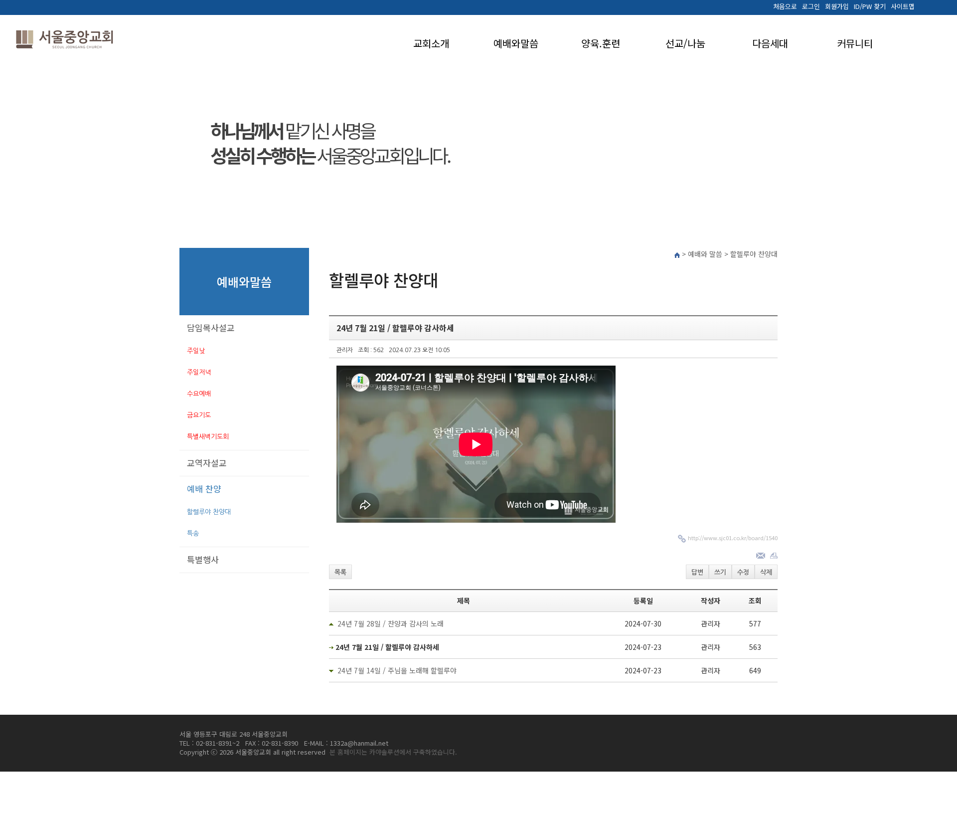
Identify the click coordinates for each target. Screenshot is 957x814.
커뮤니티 (855, 43)
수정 (743, 572)
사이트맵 (903, 6)
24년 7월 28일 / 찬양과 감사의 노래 (390, 623)
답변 (697, 572)
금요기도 (199, 415)
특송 (193, 533)
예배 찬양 (204, 488)
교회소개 (431, 43)
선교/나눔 (685, 43)
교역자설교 (207, 462)
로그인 (811, 6)
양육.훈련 (600, 43)
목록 (340, 572)
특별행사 (203, 559)
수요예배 (199, 394)
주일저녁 (199, 372)
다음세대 (770, 43)
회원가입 (837, 6)
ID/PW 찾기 (870, 6)
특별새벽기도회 (208, 436)
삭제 (766, 572)
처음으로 (785, 6)
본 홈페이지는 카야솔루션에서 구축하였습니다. (393, 752)
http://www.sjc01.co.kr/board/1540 (733, 538)
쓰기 (720, 572)
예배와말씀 (515, 43)
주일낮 (196, 351)
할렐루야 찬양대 (209, 512)
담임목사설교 (211, 327)
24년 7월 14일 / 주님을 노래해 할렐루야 (397, 670)
